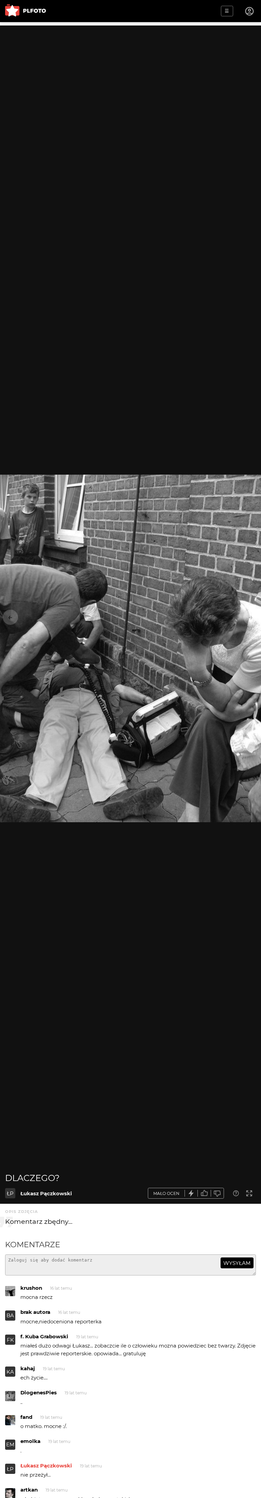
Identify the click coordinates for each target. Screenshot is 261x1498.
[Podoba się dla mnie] (204, 1193)
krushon (31, 1288)
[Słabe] (217, 1193)
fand (26, 1417)
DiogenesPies (38, 1392)
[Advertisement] (130, 73)
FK (10, 1340)
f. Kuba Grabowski (44, 1336)
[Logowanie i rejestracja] (249, 11)
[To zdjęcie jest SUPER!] (191, 1193)
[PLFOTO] (25, 11)
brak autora (35, 1312)
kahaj (27, 1368)
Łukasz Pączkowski (46, 1193)
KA (10, 1372)
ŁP (10, 1193)
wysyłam (236, 1263)
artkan (29, 1489)
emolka (30, 1441)
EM (10, 1444)
